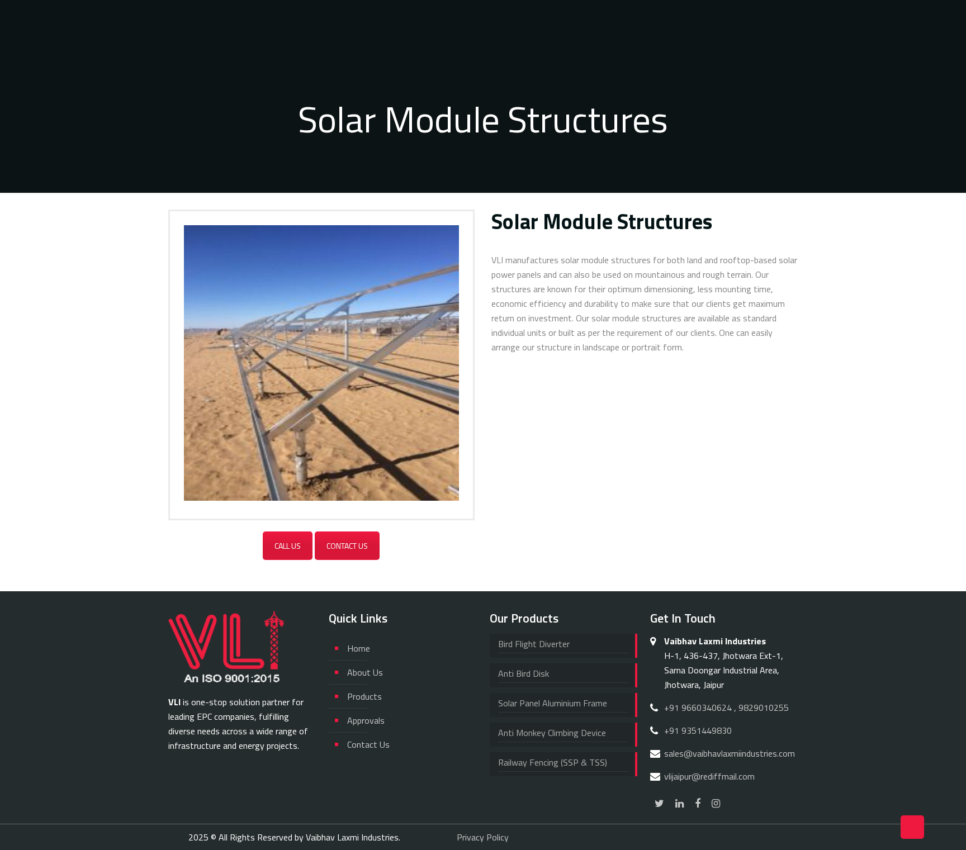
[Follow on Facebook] (697, 803)
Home (358, 648)
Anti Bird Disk (523, 673)
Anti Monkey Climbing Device (552, 732)
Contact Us (347, 546)
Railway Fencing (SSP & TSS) (552, 762)
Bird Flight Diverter (534, 643)
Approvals (366, 720)
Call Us (287, 546)
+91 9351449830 (698, 730)
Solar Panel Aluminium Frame (552, 703)
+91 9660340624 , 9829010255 (726, 707)
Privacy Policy (483, 837)
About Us (365, 672)
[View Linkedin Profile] (679, 803)
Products (364, 696)
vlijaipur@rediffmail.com (709, 776)
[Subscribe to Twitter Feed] (659, 803)
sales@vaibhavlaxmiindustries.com (729, 753)
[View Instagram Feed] (716, 803)
